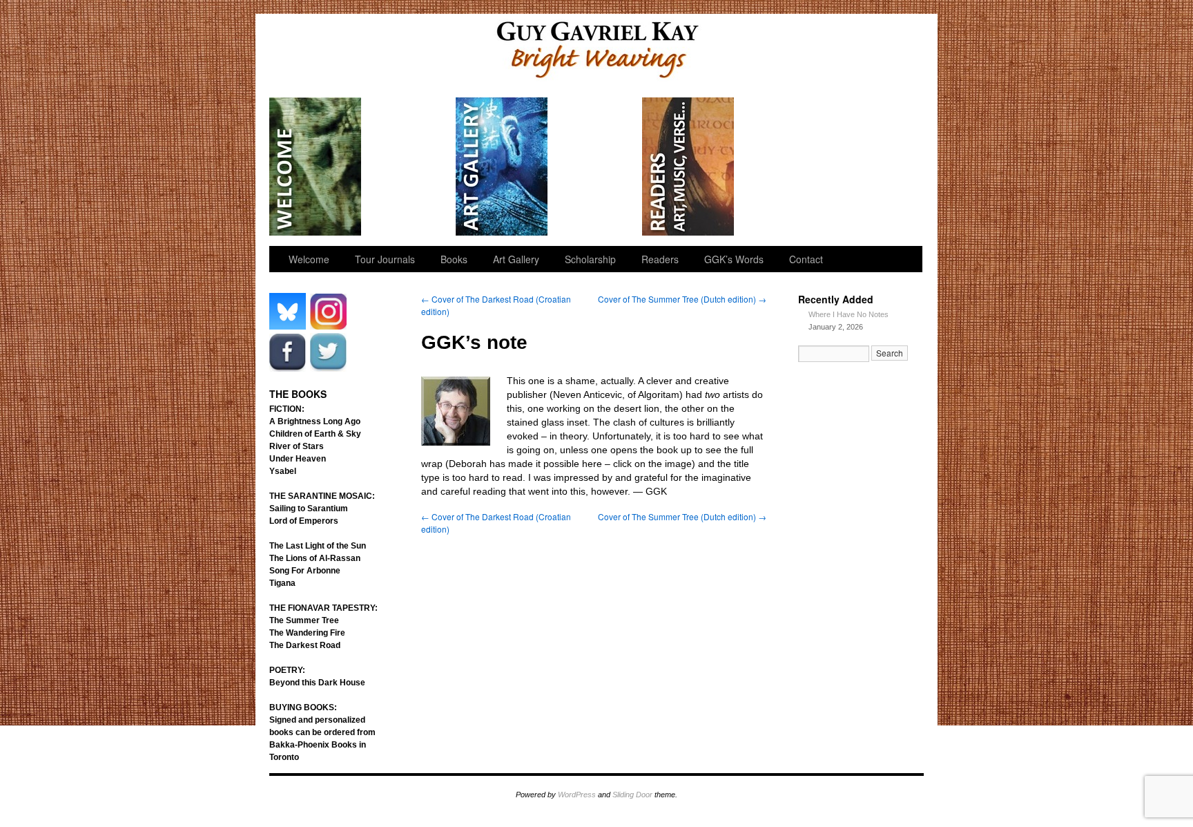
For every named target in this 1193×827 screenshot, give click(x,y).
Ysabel (282, 471)
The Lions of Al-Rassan (314, 558)
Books (453, 259)
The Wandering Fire (307, 633)
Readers (688, 166)
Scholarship (595, 166)
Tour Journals (409, 166)
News (781, 166)
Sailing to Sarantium (308, 508)
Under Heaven (297, 459)
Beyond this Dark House (317, 682)
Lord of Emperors (303, 521)
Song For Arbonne (304, 571)
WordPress (577, 794)
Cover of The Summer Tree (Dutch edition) (682, 299)
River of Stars (296, 446)
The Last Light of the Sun (317, 546)
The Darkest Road (304, 645)
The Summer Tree (304, 620)
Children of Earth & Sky (315, 434)
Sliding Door (632, 794)
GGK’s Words (874, 166)
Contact (806, 259)
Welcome (315, 166)
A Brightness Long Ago (314, 421)
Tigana (282, 583)
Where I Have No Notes (848, 314)
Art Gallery (502, 166)
